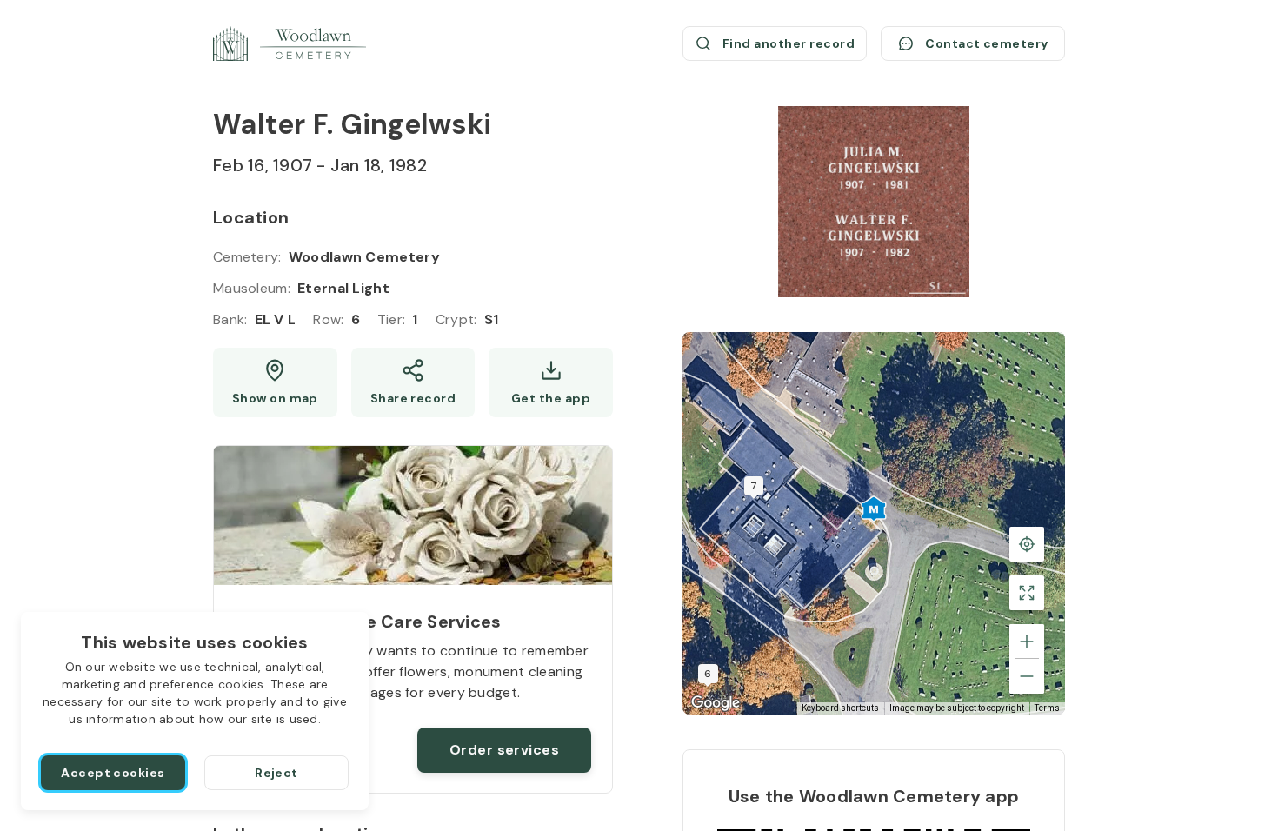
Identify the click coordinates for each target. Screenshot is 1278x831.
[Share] (413, 382)
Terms (1047, 708)
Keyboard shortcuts (840, 708)
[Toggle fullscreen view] (1026, 592)
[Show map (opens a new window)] (275, 382)
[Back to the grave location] (1026, 544)
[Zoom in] (1026, 641)
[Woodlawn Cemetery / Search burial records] (289, 43)
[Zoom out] (1026, 676)
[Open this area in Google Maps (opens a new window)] (715, 703)
